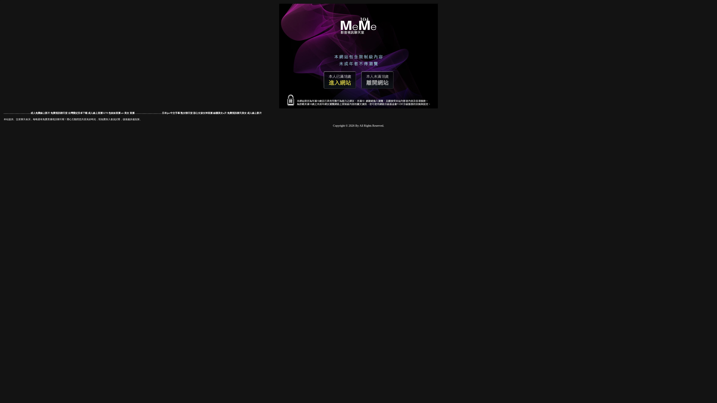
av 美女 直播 (128, 113)
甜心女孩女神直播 (203, 113)
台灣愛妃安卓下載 (78, 113)
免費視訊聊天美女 (237, 113)
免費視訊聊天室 (59, 113)
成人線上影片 (254, 113)
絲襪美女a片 (220, 113)
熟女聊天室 (187, 113)
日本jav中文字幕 (171, 113)
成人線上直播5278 (98, 113)
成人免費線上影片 (40, 113)
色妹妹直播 (114, 113)
